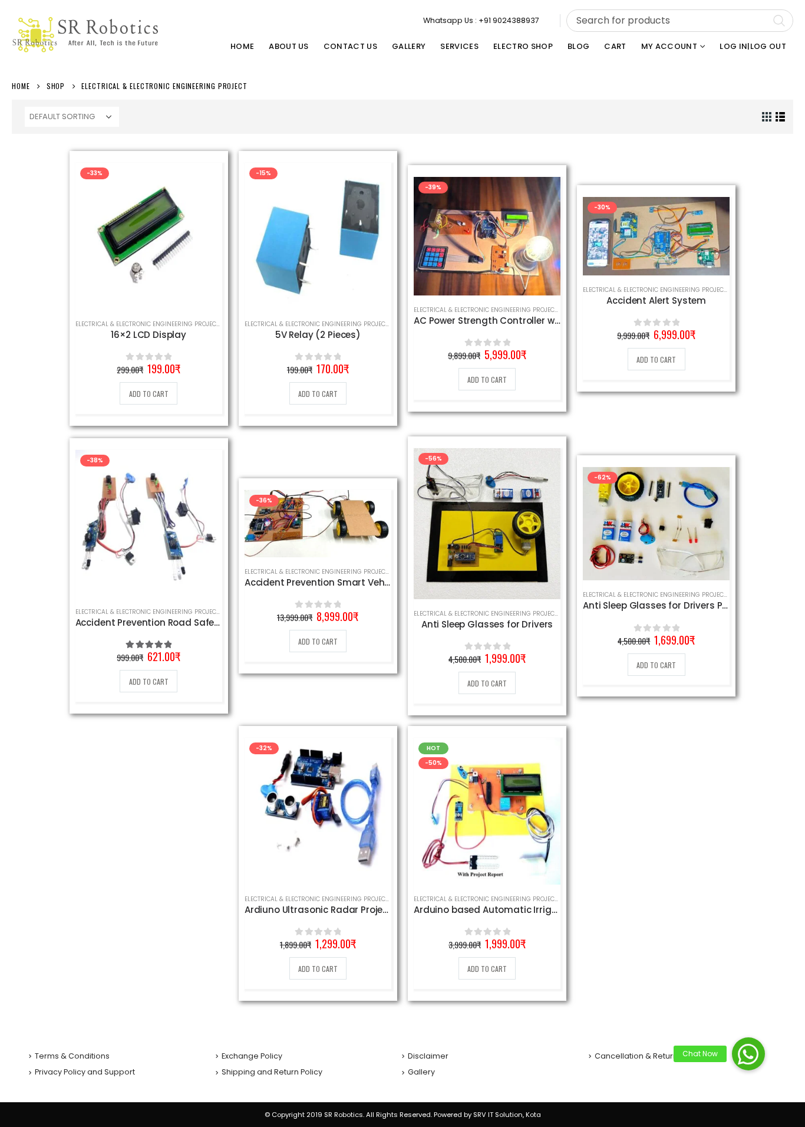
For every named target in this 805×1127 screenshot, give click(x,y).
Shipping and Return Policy (272, 1072)
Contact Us (350, 46)
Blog (578, 46)
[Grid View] (767, 117)
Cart (615, 46)
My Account (669, 46)
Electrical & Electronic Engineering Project (147, 324)
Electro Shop (523, 46)
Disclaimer (428, 1056)
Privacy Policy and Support (85, 1072)
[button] (748, 1053)
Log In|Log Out (753, 46)
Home (242, 46)
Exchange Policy (252, 1056)
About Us (289, 46)
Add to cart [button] (149, 394)
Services (459, 46)
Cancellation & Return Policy (648, 1056)
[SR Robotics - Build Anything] (85, 34)
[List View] (780, 117)
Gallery (408, 46)
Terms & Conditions (72, 1056)
